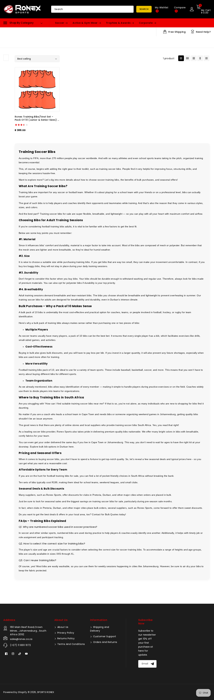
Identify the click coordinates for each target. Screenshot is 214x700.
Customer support (104, 636)
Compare (180, 9)
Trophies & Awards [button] (118, 23)
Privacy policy (65, 632)
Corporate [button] (146, 23)
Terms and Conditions (71, 644)
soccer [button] (59, 23)
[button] (18, 23)
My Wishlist (161, 9)
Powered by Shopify (15, 692)
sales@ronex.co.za (21, 639)
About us (62, 627)
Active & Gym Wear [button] (85, 23)
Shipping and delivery (99, 628)
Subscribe (152, 664)
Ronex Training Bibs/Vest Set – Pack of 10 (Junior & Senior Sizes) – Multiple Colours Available (37, 118)
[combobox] (92, 9)
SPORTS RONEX (45, 692)
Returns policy (66, 638)
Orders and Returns (104, 642)
